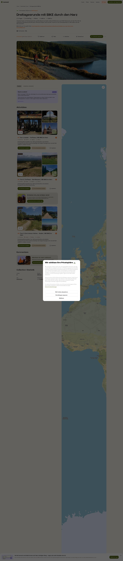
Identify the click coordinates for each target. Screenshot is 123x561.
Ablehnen (61, 298)
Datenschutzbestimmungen (51, 286)
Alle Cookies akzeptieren (61, 292)
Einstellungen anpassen (61, 295)
